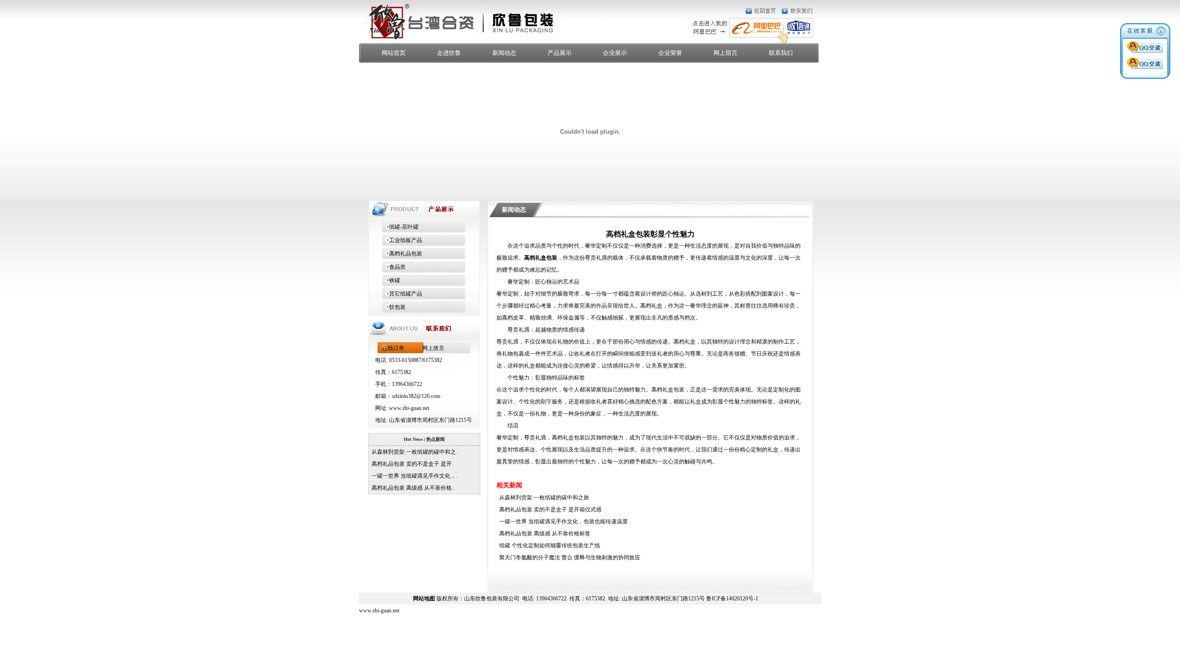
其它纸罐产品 (402, 293)
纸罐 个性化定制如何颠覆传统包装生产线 (548, 545)
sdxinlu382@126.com (416, 396)
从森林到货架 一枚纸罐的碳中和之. (413, 452)
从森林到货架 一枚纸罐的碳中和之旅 (542, 497)
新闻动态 (504, 52)
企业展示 (615, 52)
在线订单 (393, 348)
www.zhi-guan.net (409, 408)
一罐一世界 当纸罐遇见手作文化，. (413, 476)
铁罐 (391, 280)
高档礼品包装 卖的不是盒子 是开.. (411, 464)
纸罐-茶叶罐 (400, 227)
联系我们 (781, 52)
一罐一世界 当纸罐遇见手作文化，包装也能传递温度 (562, 521)
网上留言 (726, 52)
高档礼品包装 (402, 253)
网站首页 (394, 52)
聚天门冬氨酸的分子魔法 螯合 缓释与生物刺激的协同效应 (568, 557)
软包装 (394, 307)
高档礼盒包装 (540, 258)
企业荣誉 (670, 52)
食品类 (394, 267)
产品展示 (560, 52)
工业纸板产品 (402, 240)
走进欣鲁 (449, 52)
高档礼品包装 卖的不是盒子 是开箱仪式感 (549, 509)
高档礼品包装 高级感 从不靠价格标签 (543, 533)
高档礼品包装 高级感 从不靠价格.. (411, 488)
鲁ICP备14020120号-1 (732, 598)
